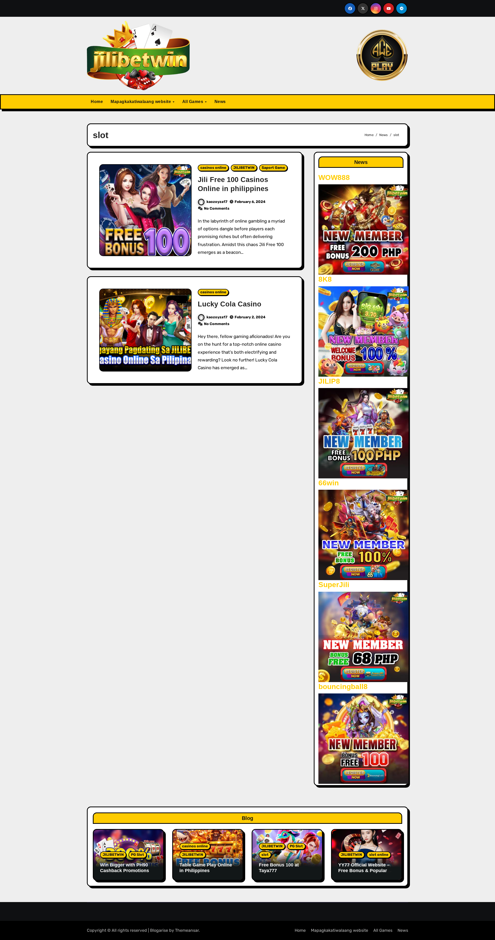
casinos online (213, 167)
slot (265, 854)
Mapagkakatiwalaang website (141, 101)
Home (97, 101)
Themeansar (187, 930)
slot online (378, 854)
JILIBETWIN (243, 167)
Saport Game (273, 167)
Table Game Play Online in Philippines (205, 867)
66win (328, 483)
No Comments (216, 208)
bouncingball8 (343, 687)
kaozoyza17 (217, 202)
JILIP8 (329, 381)
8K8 (325, 279)
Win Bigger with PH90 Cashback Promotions (124, 867)
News (220, 101)
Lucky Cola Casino (229, 304)
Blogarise (159, 930)
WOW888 (334, 177)
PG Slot (137, 854)
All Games (193, 101)
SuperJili (333, 585)
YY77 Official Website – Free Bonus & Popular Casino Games (364, 870)
